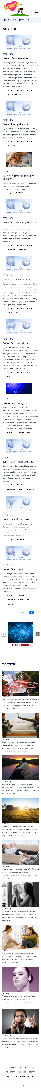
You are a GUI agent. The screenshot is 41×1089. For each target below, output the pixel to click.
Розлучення (24, 1076)
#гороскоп (16, 95)
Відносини (22, 1072)
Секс (7, 1076)
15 (18, 612)
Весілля (32, 1072)
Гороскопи (29, 1067)
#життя (29, 432)
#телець (9, 313)
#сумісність (19, 90)
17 (27, 612)
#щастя (9, 90)
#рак (7, 146)
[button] (37, 12)
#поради (9, 193)
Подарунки (11, 1067)
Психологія (6, 696)
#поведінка (19, 193)
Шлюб (14, 1076)
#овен (29, 90)
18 (31, 612)
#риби (8, 377)
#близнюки (10, 250)
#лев (7, 95)
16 (22, 612)
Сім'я (20, 1067)
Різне (33, 1076)
